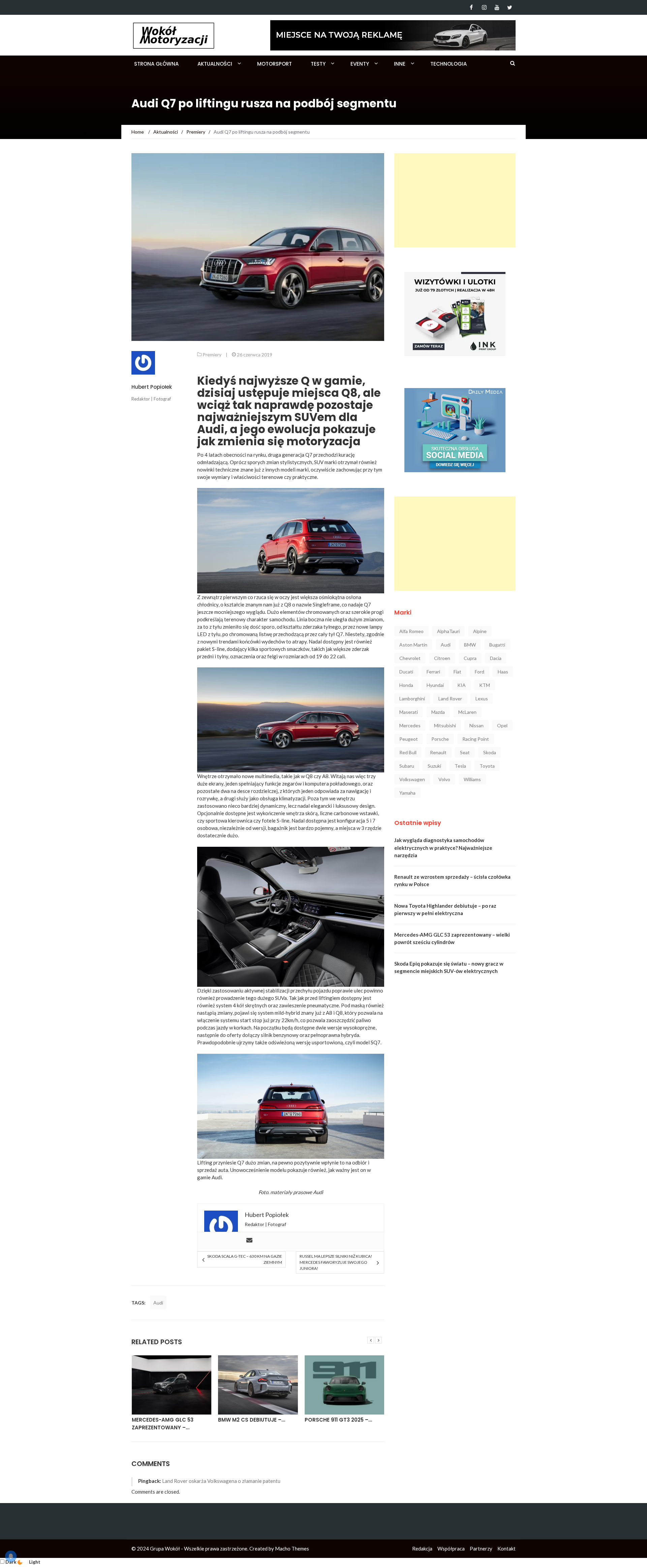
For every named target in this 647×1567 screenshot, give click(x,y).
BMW (470, 645)
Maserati (408, 712)
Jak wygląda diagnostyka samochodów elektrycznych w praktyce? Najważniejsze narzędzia (443, 847)
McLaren (467, 712)
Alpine (480, 631)
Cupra (470, 658)
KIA (461, 685)
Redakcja (422, 1548)
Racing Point (475, 739)
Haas (503, 671)
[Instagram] (484, 7)
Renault (438, 752)
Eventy (359, 63)
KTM (484, 685)
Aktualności (214, 63)
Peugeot (408, 739)
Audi (158, 1302)
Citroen (442, 658)
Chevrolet (410, 658)
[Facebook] (471, 7)
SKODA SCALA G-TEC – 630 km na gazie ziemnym (244, 1259)
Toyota (487, 766)
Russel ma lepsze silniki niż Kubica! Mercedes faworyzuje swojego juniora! (336, 1262)
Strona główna (156, 63)
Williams (472, 779)
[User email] (249, 1240)
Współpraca (451, 1548)
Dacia (495, 658)
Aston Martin (413, 645)
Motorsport (274, 63)
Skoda (489, 752)
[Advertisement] (455, 200)
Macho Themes (292, 1548)
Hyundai (435, 685)
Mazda (438, 712)
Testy (318, 63)
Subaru (406, 766)
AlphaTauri (448, 631)
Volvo (444, 779)
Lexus (481, 698)
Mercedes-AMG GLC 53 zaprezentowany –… (162, 1423)
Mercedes (410, 725)
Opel (502, 725)
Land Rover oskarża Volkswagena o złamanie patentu (221, 1481)
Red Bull (408, 752)
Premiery (212, 354)
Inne (399, 63)
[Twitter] (510, 7)
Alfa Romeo (411, 631)
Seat (465, 752)
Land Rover (450, 698)
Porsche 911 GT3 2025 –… (338, 1419)
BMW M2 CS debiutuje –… (251, 1419)
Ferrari (433, 671)
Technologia (448, 63)
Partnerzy (481, 1548)
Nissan (476, 725)
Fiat (457, 671)
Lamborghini (412, 698)
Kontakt (506, 1548)
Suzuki (434, 766)
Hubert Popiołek (151, 386)
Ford (479, 671)
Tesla (460, 766)
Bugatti (497, 645)
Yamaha (407, 793)
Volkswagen (412, 779)
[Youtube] (497, 7)
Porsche (440, 739)
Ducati (406, 671)
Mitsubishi (445, 725)
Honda (406, 685)
